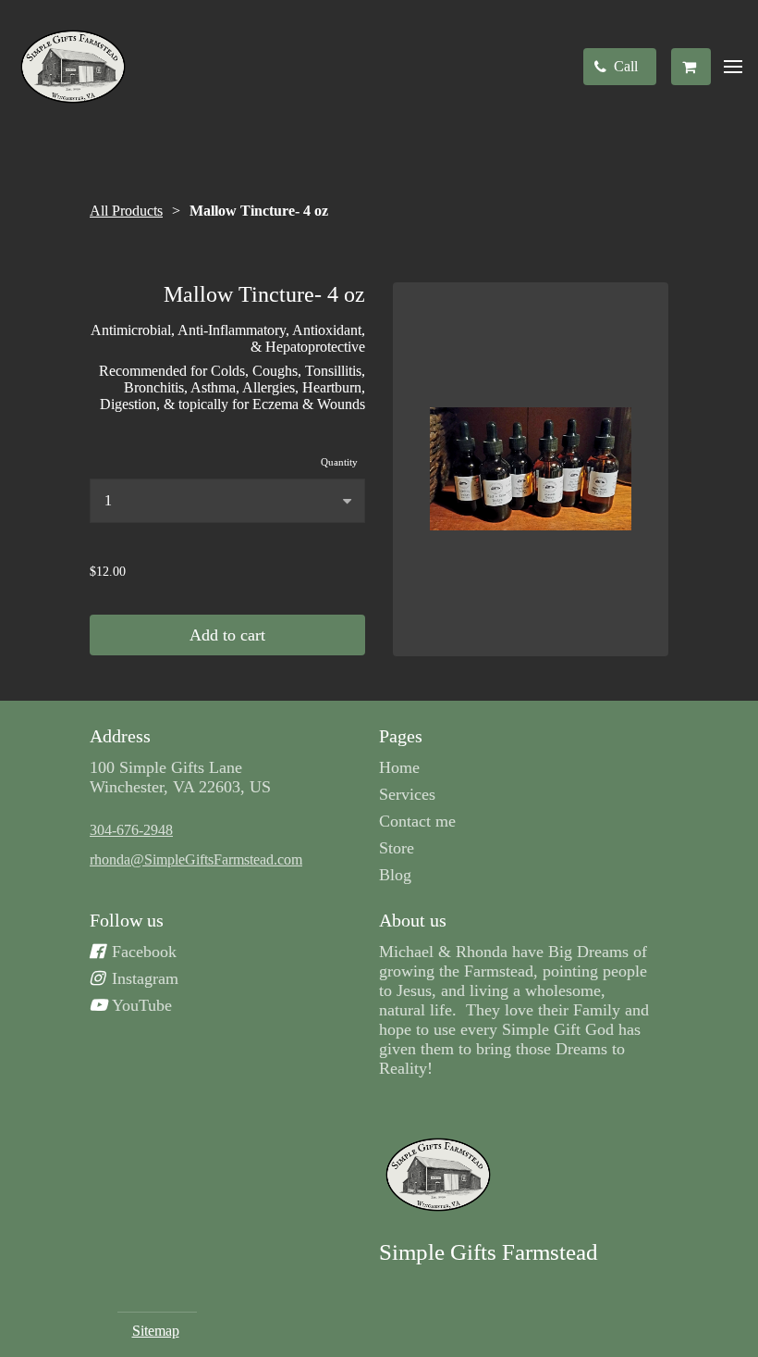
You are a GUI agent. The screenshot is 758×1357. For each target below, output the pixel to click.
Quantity (339, 461)
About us (412, 920)
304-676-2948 (131, 830)
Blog (395, 874)
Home (399, 767)
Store (396, 848)
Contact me (417, 821)
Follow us (127, 920)
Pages (400, 736)
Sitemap (155, 1330)
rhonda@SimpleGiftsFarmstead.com (196, 859)
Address (120, 736)
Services (407, 794)
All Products (126, 210)
